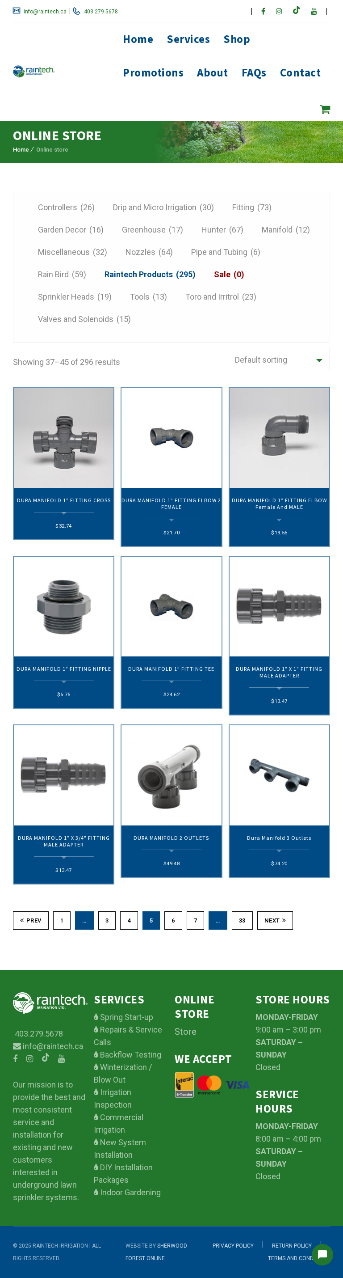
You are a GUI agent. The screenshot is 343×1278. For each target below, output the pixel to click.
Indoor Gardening (129, 1192)
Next (272, 920)
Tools (148, 296)
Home (138, 39)
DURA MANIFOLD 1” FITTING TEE (171, 668)
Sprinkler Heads (75, 296)
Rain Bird (62, 274)
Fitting (252, 207)
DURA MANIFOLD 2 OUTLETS (171, 837)
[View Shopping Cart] (325, 109)
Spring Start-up (125, 1017)
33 (242, 920)
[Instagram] (279, 11)
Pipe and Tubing (225, 252)
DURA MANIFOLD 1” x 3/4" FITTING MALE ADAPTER (64, 841)
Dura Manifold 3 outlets (279, 837)
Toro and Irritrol (220, 296)
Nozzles (149, 252)
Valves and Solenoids (84, 319)
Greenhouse (152, 229)
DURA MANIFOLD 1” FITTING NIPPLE (64, 668)
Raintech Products (150, 274)
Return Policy (292, 1246)
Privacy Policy (233, 1246)
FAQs (254, 72)
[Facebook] (263, 11)
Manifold (286, 229)
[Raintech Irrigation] (60, 71)
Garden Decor (71, 229)
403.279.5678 (100, 11)
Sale (229, 274)
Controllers (66, 207)
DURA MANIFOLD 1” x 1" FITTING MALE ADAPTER (279, 672)
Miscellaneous (72, 252)
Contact (300, 72)
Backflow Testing (129, 1054)
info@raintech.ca (44, 11)
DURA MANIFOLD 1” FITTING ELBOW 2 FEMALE (171, 503)
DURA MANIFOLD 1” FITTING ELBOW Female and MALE (279, 503)
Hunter (222, 229)
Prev (34, 920)
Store (186, 1031)
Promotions (153, 72)
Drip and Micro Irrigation (163, 207)
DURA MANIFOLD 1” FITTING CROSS (64, 500)
